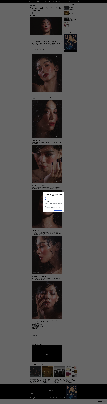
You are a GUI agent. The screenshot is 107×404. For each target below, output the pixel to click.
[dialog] (53, 202)
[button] (53, 201)
